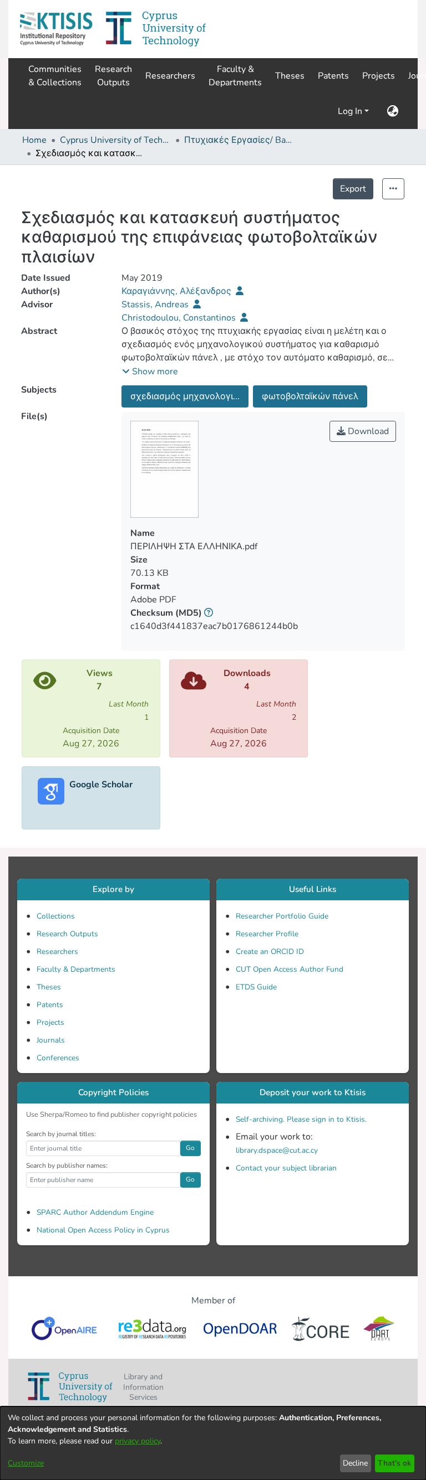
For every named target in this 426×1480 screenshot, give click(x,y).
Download (367, 431)
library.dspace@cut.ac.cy (277, 1150)
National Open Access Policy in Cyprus (103, 1230)
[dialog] (213, 1443)
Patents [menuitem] (333, 76)
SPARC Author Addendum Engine (95, 1212)
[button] (56, 29)
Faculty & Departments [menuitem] (235, 76)
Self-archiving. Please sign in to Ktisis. (301, 1119)
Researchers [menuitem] (170, 76)
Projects (50, 1022)
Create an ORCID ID (270, 951)
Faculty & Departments (76, 969)
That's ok (394, 1463)
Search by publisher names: (67, 1165)
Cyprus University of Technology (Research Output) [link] (115, 140)
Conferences (58, 1058)
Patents (50, 1004)
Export (353, 189)
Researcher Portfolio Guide (282, 916)
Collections (56, 916)
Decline (355, 1463)
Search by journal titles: (61, 1134)
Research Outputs (67, 934)
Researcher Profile (267, 934)
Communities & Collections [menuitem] (55, 76)
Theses (49, 987)
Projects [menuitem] (378, 76)
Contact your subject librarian (286, 1168)
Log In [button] (351, 111)
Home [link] (34, 140)
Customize (26, 1463)
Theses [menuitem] (290, 76)
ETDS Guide (256, 987)
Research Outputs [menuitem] (113, 76)
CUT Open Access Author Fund (289, 969)
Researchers (57, 951)
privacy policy (137, 1441)
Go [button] (190, 1147)
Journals (51, 1040)
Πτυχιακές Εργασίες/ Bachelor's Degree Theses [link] (239, 140)
